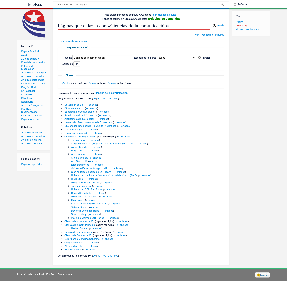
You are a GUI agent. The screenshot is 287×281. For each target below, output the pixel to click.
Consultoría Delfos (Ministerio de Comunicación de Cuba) (102, 143)
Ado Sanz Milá (79, 161)
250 (110, 98)
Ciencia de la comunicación (79, 221)
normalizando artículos (164, 14)
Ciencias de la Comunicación (80, 136)
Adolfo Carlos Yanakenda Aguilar (89, 203)
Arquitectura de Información (79, 118)
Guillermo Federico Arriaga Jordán (89, 168)
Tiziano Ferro (78, 139)
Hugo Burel (77, 178)
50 (98, 98)
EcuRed (35, 4)
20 (94, 98)
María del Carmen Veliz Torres (87, 217)
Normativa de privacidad (30, 274)
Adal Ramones (79, 154)
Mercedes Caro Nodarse (84, 196)
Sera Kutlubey (78, 214)
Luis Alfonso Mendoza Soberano (82, 238)
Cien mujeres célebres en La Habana (91, 171)
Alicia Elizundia (79, 147)
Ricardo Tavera (72, 249)
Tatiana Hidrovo (79, 207)
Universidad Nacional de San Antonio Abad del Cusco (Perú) (104, 175)
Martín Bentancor (73, 129)
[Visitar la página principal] (34, 24)
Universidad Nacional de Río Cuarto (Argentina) (90, 125)
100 (104, 98)
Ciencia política (79, 157)
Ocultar (66, 83)
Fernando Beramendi (75, 133)
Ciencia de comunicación (78, 232)
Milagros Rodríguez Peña (85, 182)
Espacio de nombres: (145, 57)
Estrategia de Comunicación (79, 111)
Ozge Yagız (77, 200)
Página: (68, 57)
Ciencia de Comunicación (78, 235)
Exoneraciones (65, 274)
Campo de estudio (74, 242)
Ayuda (220, 25)
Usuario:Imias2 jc (73, 104)
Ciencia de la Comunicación (79, 224)
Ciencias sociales (74, 108)
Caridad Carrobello (81, 193)
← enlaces (91, 104)
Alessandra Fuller (73, 246)
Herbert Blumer (79, 228)
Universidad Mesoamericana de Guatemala (88, 122)
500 (116, 98)
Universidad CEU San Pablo (86, 189)
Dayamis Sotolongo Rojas (85, 210)
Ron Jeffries (77, 150)
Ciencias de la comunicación (74, 40)
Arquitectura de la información (80, 115)
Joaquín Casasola (81, 185)
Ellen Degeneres (80, 164)
